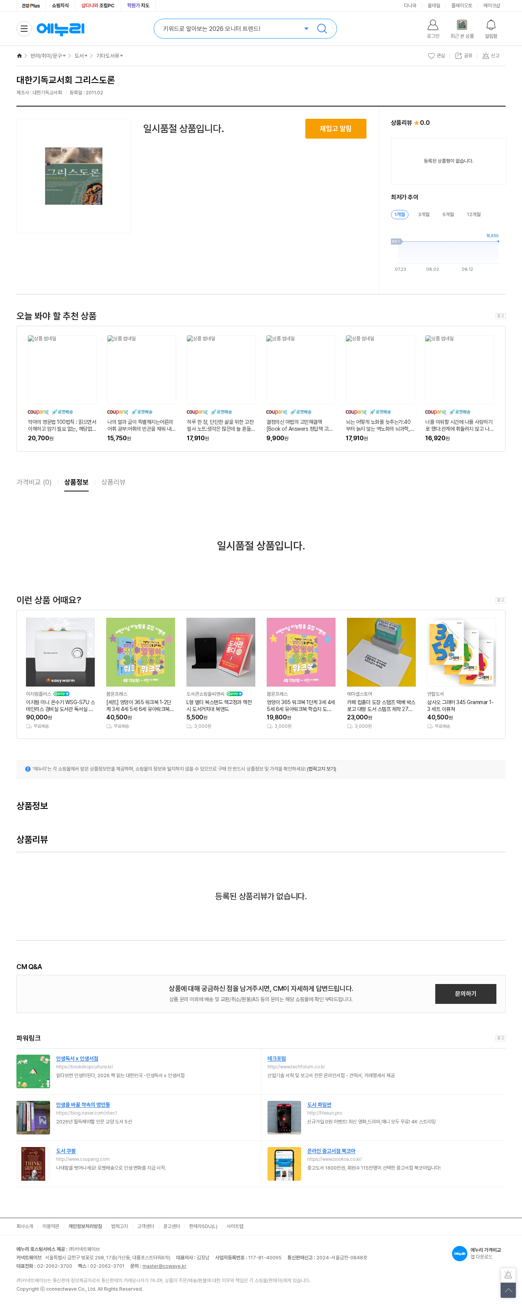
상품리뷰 (113, 482)
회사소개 (24, 1226)
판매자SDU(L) (203, 1226)
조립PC (98, 5)
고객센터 (145, 1226)
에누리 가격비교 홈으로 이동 (60, 28)
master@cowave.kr (164, 1266)
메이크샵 (491, 5)
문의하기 (466, 993)
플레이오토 (461, 5)
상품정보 (76, 482)
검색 (322, 29)
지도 (138, 5)
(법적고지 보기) (321, 769)
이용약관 (50, 1226)
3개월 (424, 214)
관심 (441, 55)
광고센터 (171, 1226)
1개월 (399, 214)
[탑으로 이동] (508, 1290)
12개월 (474, 214)
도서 (79, 56)
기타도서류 (107, 56)
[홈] (19, 56)
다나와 (410, 5)
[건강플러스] (31, 5)
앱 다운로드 (485, 1253)
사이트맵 (235, 1226)
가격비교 (34, 482)
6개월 (448, 214)
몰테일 (434, 5)
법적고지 (119, 1226)
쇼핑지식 (60, 5)
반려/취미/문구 (46, 56)
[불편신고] (508, 1275)
